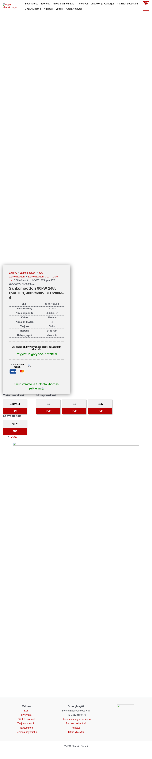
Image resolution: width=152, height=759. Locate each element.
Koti (26, 710)
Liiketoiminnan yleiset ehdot (76, 719)
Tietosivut (82, 3)
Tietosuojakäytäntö (76, 723)
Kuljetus (48, 8)
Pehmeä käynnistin (26, 732)
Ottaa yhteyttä (74, 8)
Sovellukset (31, 3)
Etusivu (13, 272)
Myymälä (26, 714)
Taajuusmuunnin (26, 723)
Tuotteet (45, 3)
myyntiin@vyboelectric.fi (36, 354)
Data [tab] (14, 436)
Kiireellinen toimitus (63, 3)
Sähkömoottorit (27, 272)
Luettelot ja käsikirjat (102, 3)
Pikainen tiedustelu (127, 3)
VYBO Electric (33, 8)
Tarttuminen (26, 727)
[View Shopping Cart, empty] (146, 6)
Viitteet (59, 8)
